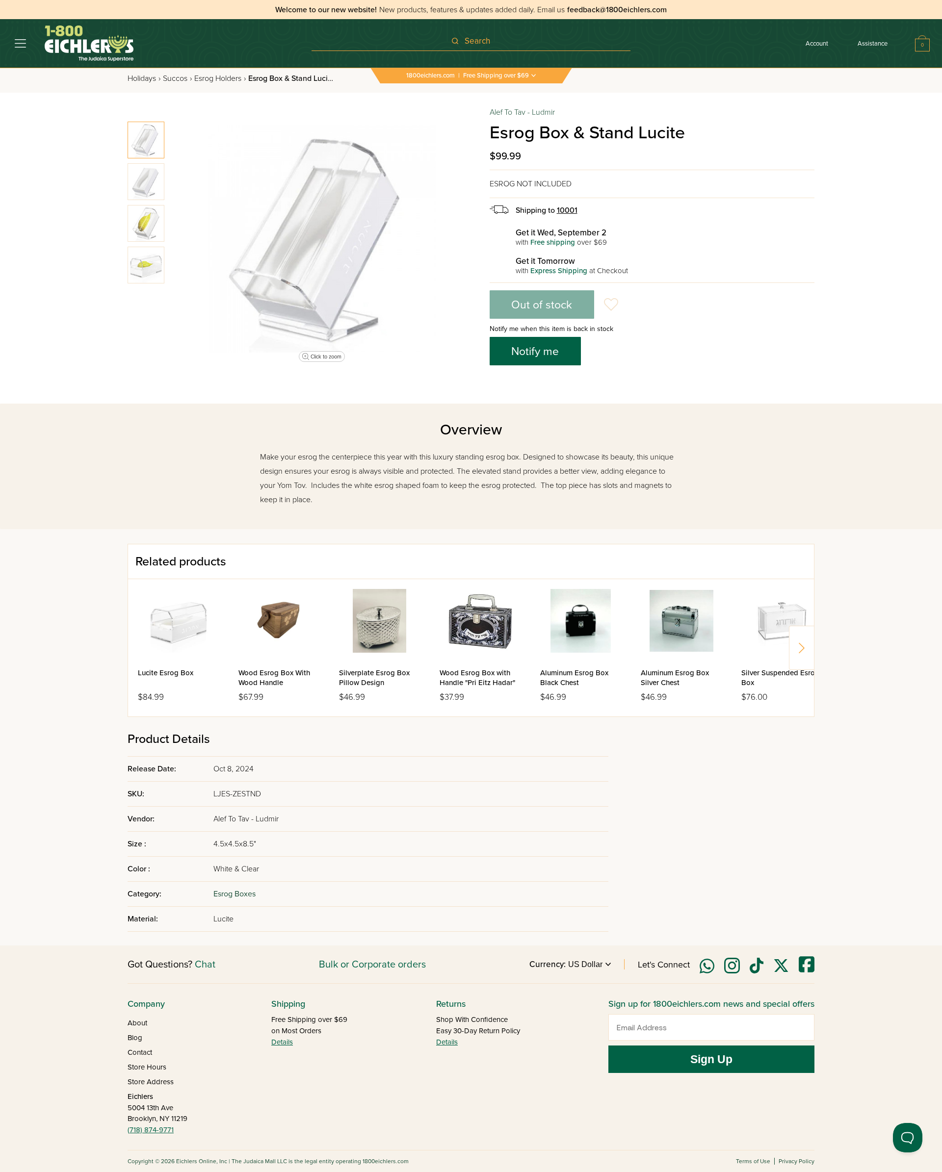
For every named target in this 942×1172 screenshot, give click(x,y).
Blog (135, 1037)
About (137, 1023)
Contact (140, 1052)
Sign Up (711, 1059)
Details (282, 1042)
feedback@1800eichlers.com (617, 10)
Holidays (144, 78)
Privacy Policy (796, 1161)
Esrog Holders (220, 78)
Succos (177, 78)
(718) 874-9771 (151, 1129)
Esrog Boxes (234, 894)
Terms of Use (753, 1161)
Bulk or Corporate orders (372, 964)
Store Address (151, 1081)
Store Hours (147, 1067)
